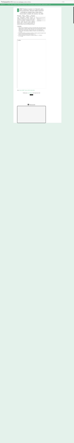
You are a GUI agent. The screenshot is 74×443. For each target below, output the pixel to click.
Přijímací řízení (24, 4)
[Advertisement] (51, 25)
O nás (49, 4)
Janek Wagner (30, 92)
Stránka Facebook (38, 4)
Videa (12, 4)
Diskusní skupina (31, 4)
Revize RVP (20, 4)
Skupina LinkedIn (45, 4)
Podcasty (15, 4)
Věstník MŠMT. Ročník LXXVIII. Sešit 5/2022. (27, 90)
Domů (9, 4)
